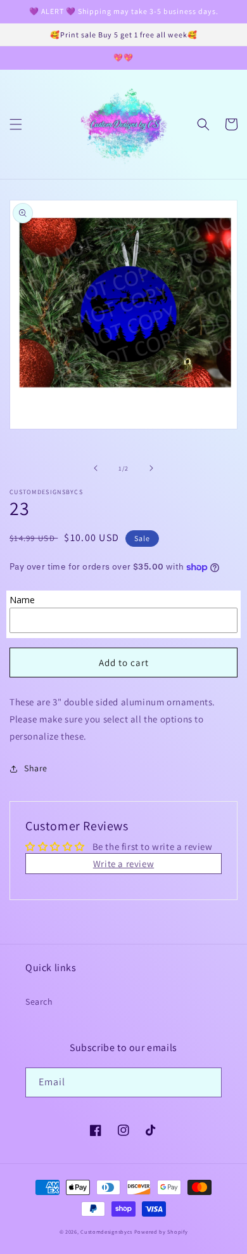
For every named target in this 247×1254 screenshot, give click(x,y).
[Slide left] (96, 468)
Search (39, 1001)
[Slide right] (151, 468)
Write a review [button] (123, 864)
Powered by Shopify (161, 1231)
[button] (16, 124)
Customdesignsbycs (106, 1231)
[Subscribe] (207, 1082)
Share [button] (36, 768)
